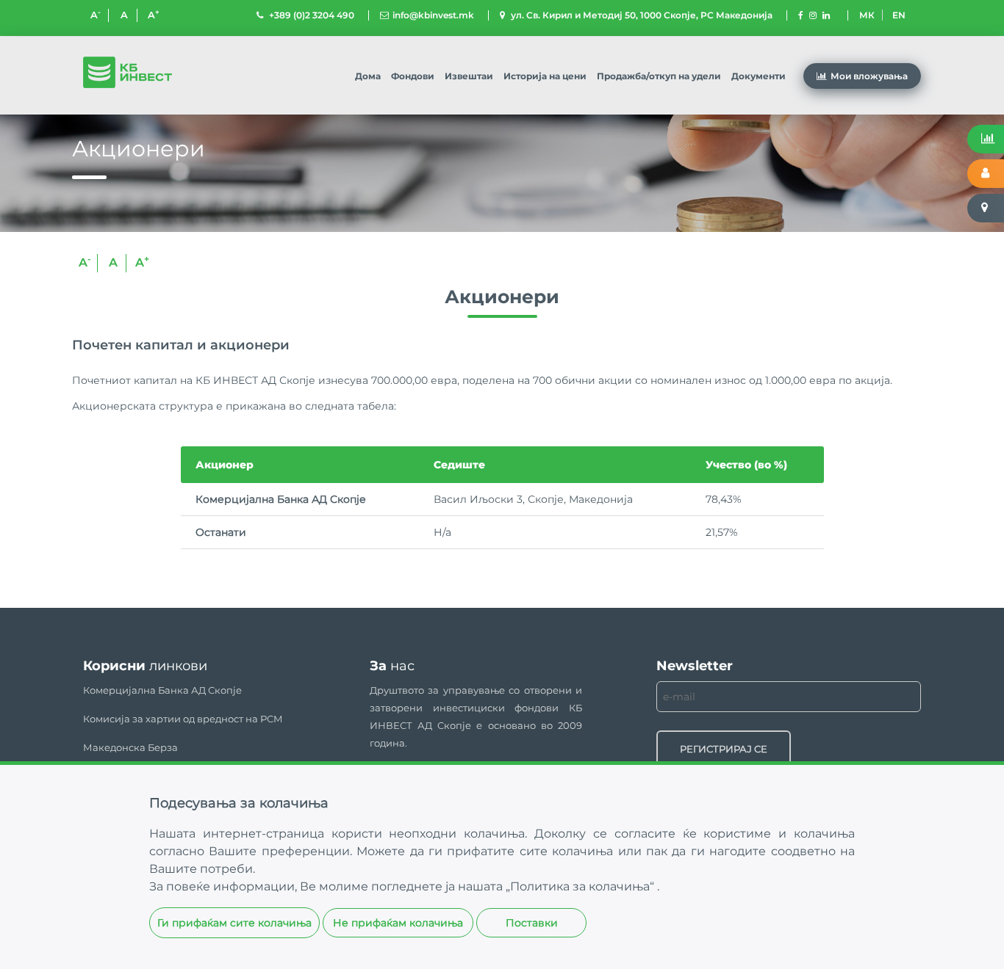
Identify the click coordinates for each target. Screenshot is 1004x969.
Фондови (412, 75)
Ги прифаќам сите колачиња (234, 922)
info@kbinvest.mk (433, 15)
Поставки (532, 922)
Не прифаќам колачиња (398, 922)
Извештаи (469, 75)
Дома (368, 75)
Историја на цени (545, 75)
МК (867, 15)
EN (899, 15)
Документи (758, 75)
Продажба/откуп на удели (659, 75)
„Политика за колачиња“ (581, 886)
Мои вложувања (869, 75)
